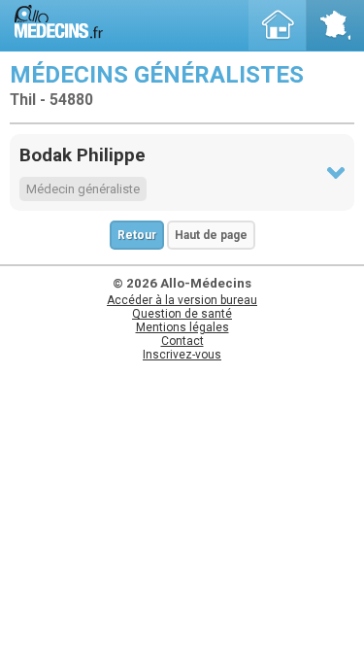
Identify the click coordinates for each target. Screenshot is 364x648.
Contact (182, 341)
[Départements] (335, 25)
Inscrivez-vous (182, 354)
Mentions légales (182, 327)
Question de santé (182, 314)
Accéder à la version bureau (182, 300)
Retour (136, 235)
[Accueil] (277, 25)
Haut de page (211, 235)
